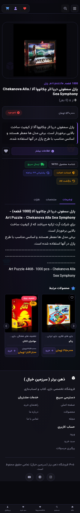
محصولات (69, 412)
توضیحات (67, 200)
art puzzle (57, 84)
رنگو (71, 341)
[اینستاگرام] (51, 477)
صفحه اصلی (68, 405)
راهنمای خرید (30, 405)
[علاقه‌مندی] (72, 297)
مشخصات (51, 200)
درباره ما (33, 412)
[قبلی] (74, 326)
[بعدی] (6, 326)
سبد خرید (69, 441)
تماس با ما (32, 419)
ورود (72, 434)
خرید (47, 351)
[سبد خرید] (6, 8)
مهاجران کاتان (29, 341)
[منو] (74, 8)
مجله (72, 419)
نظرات (37, 200)
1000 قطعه (71, 84)
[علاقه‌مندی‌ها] (25, 8)
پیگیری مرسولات (65, 448)
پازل (46, 84)
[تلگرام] (40, 477)
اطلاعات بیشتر (42, 151)
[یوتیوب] (29, 477)
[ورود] (15, 8)
